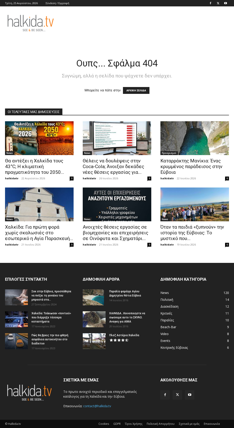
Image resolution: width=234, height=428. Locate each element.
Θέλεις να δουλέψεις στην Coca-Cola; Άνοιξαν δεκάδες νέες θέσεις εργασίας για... (113, 166)
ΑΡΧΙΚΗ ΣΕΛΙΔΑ (136, 90)
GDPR (117, 424)
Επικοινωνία (212, 424)
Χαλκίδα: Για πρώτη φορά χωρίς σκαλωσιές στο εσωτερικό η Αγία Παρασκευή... (39, 232)
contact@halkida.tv (97, 406)
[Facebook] (210, 3)
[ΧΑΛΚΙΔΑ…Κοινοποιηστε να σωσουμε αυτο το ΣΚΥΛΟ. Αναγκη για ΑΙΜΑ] (94, 319)
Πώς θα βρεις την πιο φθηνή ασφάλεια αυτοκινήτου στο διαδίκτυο (50, 339)
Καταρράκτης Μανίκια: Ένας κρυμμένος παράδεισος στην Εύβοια (191, 166)
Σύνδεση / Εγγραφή (57, 3)
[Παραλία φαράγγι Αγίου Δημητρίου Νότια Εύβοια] (93, 297)
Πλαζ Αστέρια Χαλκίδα (124, 335)
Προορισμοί (169, 153)
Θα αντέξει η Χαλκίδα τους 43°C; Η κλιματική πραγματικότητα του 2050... (34, 166)
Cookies (103, 424)
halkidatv (11, 178)
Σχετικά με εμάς (189, 424)
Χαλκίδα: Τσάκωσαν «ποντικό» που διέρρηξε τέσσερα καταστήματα (51, 317)
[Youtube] (225, 3)
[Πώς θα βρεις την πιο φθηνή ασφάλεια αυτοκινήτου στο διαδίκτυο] (16, 341)
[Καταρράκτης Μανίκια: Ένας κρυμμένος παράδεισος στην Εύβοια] (194, 138)
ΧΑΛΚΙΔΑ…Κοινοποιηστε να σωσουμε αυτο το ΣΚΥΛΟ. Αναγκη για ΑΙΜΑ (127, 317)
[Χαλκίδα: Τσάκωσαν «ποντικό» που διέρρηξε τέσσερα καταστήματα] (16, 319)
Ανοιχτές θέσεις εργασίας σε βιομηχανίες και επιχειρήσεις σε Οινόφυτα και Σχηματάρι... (115, 232)
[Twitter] (218, 3)
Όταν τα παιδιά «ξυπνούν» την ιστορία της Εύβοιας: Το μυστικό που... (192, 232)
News (9, 153)
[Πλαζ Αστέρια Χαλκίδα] (94, 341)
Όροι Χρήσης (133, 424)
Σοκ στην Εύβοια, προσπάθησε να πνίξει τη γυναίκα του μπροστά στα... (51, 295)
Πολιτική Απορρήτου (161, 424)
